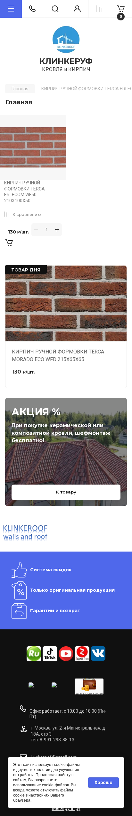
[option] (25, 532)
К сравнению (26, 214)
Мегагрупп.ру (66, 808)
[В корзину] (9, 242)
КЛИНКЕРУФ (66, 61)
